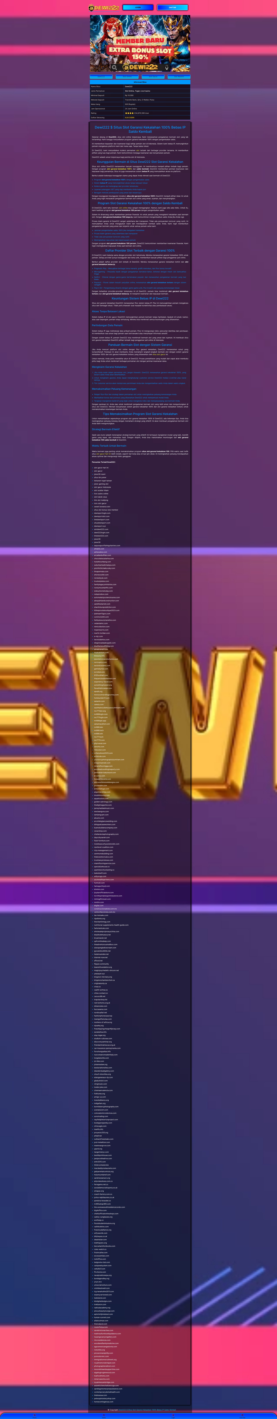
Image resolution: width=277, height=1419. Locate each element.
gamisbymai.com (101, 669)
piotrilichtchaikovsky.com (104, 568)
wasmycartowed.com (103, 1295)
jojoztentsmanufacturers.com (106, 659)
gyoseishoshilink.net (102, 951)
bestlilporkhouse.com (103, 1155)
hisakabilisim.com (101, 652)
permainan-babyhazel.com (105, 772)
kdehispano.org (100, 1243)
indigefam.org (99, 1103)
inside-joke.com (100, 1087)
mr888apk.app (100, 721)
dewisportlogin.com (102, 513)
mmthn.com (99, 902)
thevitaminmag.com (102, 922)
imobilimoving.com (102, 795)
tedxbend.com (100, 1298)
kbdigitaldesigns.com (103, 1301)
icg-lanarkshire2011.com (104, 1291)
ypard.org (98, 1149)
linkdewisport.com (101, 519)
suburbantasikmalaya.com (104, 565)
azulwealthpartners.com (104, 879)
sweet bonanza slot (102, 507)
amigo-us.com (100, 1097)
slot (137, 150)
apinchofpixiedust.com (103, 1314)
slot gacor (98, 471)
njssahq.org (99, 1025)
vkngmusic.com (100, 1084)
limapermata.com (101, 571)
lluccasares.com (100, 1009)
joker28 (97, 539)
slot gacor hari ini (103, 454)
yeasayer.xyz (99, 974)
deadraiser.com (100, 1239)
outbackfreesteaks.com (103, 1139)
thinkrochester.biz (101, 1165)
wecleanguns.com (101, 811)
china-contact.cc (101, 993)
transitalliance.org (101, 1100)
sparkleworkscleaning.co (104, 870)
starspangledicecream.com (105, 948)
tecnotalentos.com (101, 639)
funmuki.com (99, 883)
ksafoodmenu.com (101, 1376)
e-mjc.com (98, 636)
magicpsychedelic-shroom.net (106, 970)
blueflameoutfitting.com (104, 646)
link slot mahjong (101, 500)
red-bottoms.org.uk (102, 1003)
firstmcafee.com (100, 1252)
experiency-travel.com (103, 682)
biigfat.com (98, 905)
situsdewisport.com (102, 523)
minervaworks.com (102, 1379)
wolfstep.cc (99, 1220)
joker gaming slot (101, 484)
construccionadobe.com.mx (105, 909)
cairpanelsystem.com (102, 1265)
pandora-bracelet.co (102, 1201)
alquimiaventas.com (102, 792)
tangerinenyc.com (101, 1152)
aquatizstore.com (101, 798)
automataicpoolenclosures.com (107, 597)
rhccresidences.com (102, 1340)
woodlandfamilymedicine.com (106, 1343)
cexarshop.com (100, 831)
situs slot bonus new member (106, 510)
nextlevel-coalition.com (103, 847)
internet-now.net (101, 957)
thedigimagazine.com (103, 805)
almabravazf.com (101, 649)
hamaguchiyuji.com (102, 886)
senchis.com (99, 746)
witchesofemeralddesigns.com (106, 782)
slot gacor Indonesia (102, 487)
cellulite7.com (99, 1269)
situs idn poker (100, 477)
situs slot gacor (159, 354)
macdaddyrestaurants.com (105, 1168)
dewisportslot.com (102, 516)
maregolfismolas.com (103, 1019)
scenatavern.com (101, 1110)
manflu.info (98, 1129)
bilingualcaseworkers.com (104, 824)
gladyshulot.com (101, 1081)
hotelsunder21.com (102, 698)
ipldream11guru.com (102, 614)
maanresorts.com (101, 630)
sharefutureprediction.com (105, 607)
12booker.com (100, 750)
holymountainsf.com (102, 1175)
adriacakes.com (100, 552)
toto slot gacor (100, 503)
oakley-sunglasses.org (103, 1217)
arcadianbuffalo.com (102, 555)
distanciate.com (100, 1006)
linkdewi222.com (101, 536)
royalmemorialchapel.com (104, 1363)
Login (173, 1417)
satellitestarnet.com (102, 604)
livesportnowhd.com (102, 779)
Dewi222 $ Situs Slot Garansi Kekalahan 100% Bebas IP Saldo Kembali (147, 1410)
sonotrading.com (101, 1116)
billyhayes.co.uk (100, 1236)
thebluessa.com (100, 1395)
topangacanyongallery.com (105, 1337)
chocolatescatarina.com (104, 558)
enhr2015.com (100, 1162)
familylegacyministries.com (105, 584)
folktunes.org (99, 1094)
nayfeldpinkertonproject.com (106, 1119)
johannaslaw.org (100, 1064)
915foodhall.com (101, 675)
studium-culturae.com (103, 1038)
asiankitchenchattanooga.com (106, 1385)
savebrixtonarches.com (103, 1330)
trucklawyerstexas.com (103, 860)
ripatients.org (99, 918)
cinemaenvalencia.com (103, 1090)
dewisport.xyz (100, 526)
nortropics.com (100, 662)
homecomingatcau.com (103, 1402)
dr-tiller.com (99, 1061)
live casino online (101, 494)
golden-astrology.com (103, 802)
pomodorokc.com (101, 1356)
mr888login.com (101, 714)
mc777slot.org (100, 711)
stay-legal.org (99, 1035)
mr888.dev (98, 727)
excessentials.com (101, 1256)
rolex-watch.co (100, 1249)
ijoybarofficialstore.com (104, 892)
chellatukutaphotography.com (106, 834)
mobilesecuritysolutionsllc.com (106, 844)
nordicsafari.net (100, 1012)
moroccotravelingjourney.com (106, 695)
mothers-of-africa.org (103, 1022)
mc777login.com (101, 717)
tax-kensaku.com (101, 915)
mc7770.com (99, 740)
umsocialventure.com (103, 1285)
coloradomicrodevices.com (105, 1113)
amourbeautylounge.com (104, 1311)
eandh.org (98, 691)
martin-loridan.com (102, 633)
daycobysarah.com (102, 837)
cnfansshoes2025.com (103, 753)
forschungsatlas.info (102, 1051)
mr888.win (98, 734)
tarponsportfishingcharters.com (107, 545)
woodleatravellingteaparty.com (107, 769)
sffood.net (98, 961)
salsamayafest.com (102, 724)
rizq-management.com (103, 850)
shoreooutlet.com (101, 575)
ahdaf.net (98, 1136)
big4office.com (100, 1210)
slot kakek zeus (100, 497)
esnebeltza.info (100, 1032)
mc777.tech (98, 737)
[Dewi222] (104, 7)
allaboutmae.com (101, 1321)
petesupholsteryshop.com (104, 1398)
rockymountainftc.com (103, 588)
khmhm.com (99, 889)
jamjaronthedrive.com (103, 1158)
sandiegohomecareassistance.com (108, 1389)
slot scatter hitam (101, 490)
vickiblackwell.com (102, 1288)
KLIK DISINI (129, 117)
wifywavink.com (100, 1233)
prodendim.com (100, 785)
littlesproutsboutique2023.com (106, 610)
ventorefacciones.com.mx (104, 912)
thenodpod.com (100, 1324)
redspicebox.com (101, 594)
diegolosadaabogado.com (105, 643)
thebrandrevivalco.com (103, 857)
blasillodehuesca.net (102, 935)
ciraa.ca (97, 986)
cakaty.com (99, 704)
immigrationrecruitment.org (105, 1359)
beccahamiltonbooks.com (104, 1246)
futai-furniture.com (102, 841)
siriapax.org (99, 1191)
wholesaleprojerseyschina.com (106, 931)
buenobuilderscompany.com (105, 828)
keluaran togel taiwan (103, 481)
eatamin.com (99, 701)
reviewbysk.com (100, 578)
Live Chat (242, 1417)
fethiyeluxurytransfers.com (105, 620)
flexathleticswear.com (103, 688)
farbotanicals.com (101, 928)
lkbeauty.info (99, 656)
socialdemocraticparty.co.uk (105, 1188)
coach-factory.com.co (103, 1194)
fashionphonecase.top (103, 1016)
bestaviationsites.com (103, 1068)
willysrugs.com (100, 876)
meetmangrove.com (102, 1145)
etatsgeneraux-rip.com (103, 1077)
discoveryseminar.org (103, 1042)
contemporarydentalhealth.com (107, 1392)
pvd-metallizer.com (102, 1142)
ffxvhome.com (100, 1272)
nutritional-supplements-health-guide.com (111, 925)
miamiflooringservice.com (104, 863)
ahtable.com (99, 549)
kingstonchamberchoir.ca (104, 980)
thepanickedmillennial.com (105, 678)
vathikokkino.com (101, 1226)
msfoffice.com (100, 1259)
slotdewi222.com (101, 529)
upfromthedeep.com (102, 941)
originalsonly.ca (100, 983)
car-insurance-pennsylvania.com (107, 1048)
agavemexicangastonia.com (105, 1346)
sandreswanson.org (102, 1178)
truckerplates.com (101, 581)
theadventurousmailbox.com (105, 944)
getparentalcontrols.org (104, 1171)
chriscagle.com (100, 1126)
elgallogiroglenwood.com (104, 1372)
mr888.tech (99, 730)
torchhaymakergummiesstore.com (108, 896)
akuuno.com (99, 818)
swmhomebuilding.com (103, 854)
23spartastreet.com (102, 763)
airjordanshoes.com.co (103, 1181)
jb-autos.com (99, 776)
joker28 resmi (99, 474)
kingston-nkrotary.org (103, 977)
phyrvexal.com (100, 743)
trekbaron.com (100, 1304)
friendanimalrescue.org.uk (104, 1045)
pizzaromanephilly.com (103, 1353)
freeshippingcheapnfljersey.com (107, 1029)
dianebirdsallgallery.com (104, 1071)
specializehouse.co (102, 866)
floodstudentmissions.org (104, 1223)
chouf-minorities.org (102, 1074)
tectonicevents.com (102, 665)
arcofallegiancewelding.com (105, 821)
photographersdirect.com (104, 1366)
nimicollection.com (102, 627)
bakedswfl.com (100, 873)
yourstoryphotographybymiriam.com (109, 759)
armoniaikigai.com (101, 789)
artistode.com (100, 756)
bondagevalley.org (101, 1278)
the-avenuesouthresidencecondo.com (109, 1207)
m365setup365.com (102, 1204)
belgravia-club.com (102, 1262)
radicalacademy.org (102, 1308)
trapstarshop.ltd (100, 999)
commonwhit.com (101, 617)
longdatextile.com (101, 1058)
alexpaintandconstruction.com (106, 601)
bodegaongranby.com (103, 1123)
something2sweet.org (103, 685)
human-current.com (102, 1317)
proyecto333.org (101, 1132)
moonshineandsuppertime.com (106, 1369)
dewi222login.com (101, 532)
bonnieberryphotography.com (106, 1106)
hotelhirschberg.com (102, 562)
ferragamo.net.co (101, 1184)
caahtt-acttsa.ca (101, 990)
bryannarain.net (100, 938)
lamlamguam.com (101, 815)
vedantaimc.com (101, 623)
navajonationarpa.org (103, 1275)
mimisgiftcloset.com (102, 899)
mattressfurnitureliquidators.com (107, 1334)
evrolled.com (99, 672)
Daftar (104, 1417)
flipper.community (101, 964)
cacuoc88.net (99, 996)
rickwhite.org (99, 1350)
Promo (35, 1417)
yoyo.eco (98, 1282)
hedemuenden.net (101, 954)
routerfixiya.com (101, 1327)
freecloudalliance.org (102, 1230)
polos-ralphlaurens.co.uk (104, 1197)
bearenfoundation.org (103, 967)
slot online (123, 208)
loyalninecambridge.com (104, 1382)
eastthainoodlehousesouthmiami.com (109, 708)
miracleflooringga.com (103, 766)
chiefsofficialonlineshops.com (106, 1214)
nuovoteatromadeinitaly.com (106, 1055)
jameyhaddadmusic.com (104, 808)
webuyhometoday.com (103, 591)
